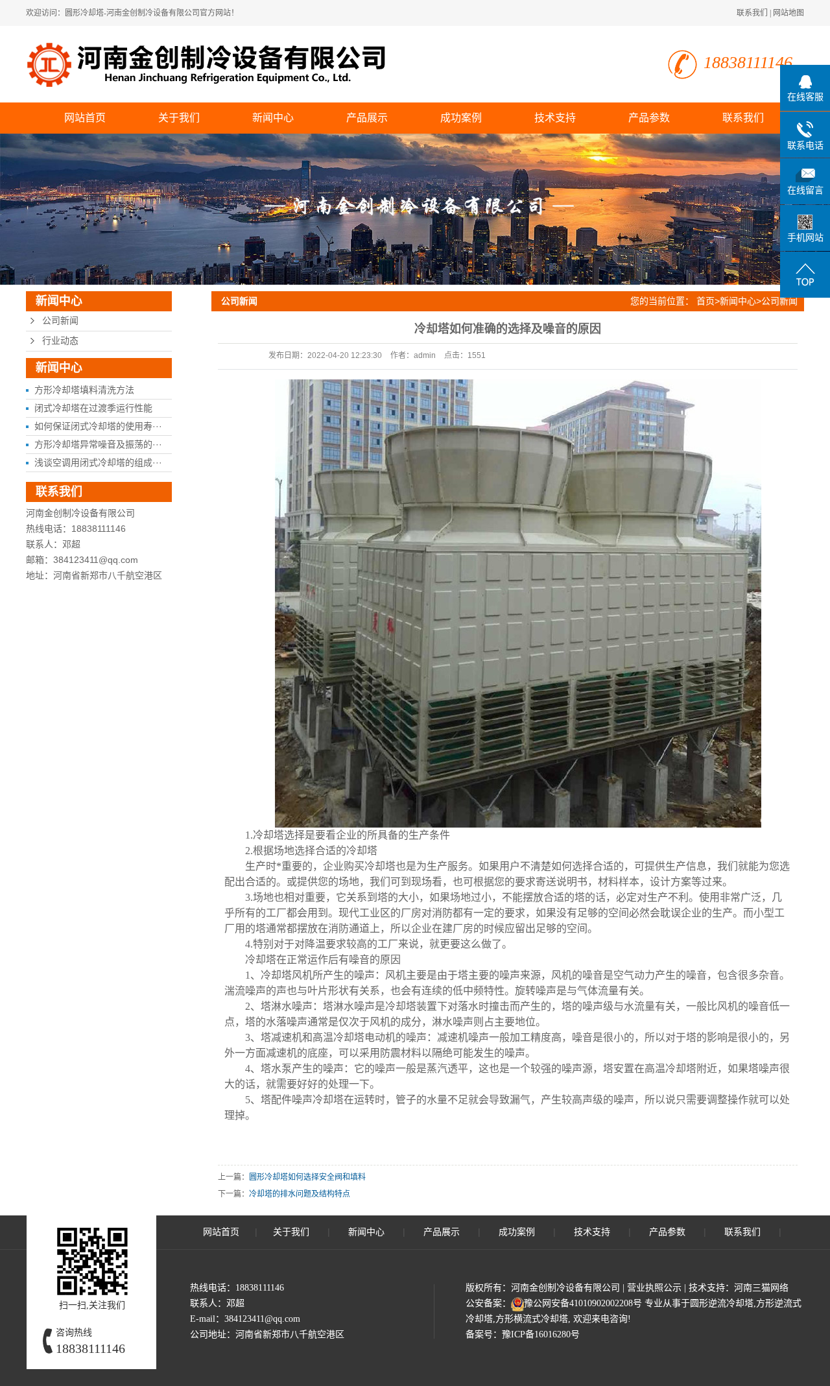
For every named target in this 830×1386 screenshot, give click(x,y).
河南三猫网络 (761, 1288)
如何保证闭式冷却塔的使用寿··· (98, 426)
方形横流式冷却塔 (531, 1319)
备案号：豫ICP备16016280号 (523, 1334)
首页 (705, 301)
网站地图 (788, 13)
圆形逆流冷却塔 (721, 1303)
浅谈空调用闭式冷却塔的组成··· (98, 462)
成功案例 (461, 117)
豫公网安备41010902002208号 (583, 1303)
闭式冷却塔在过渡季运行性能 (93, 408)
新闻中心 (273, 117)
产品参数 (649, 117)
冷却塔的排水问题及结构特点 (299, 1194)
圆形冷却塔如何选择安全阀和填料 (307, 1177)
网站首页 (85, 117)
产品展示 (367, 117)
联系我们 (752, 13)
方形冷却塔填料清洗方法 (84, 390)
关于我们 (179, 117)
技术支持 (555, 117)
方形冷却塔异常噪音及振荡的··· (98, 444)
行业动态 (60, 341)
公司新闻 (60, 321)
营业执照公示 (654, 1288)
